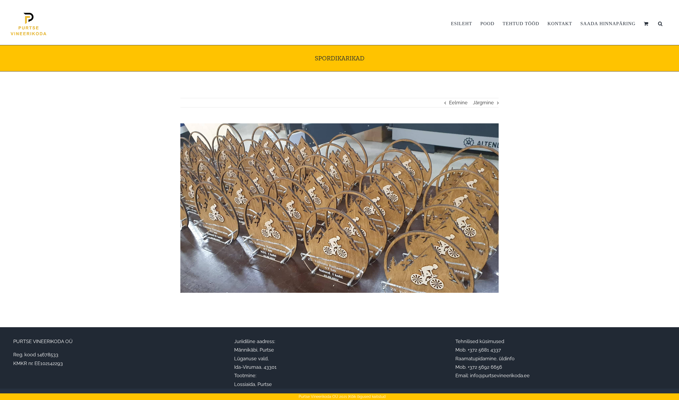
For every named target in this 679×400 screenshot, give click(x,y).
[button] (660, 23)
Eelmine (458, 102)
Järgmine (483, 102)
